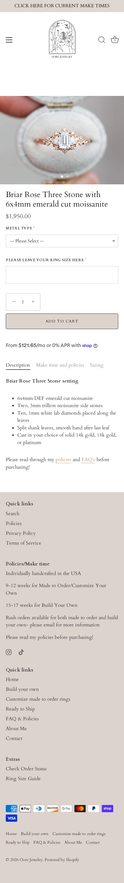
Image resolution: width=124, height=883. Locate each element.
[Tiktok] (21, 651)
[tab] (21, 365)
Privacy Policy (21, 533)
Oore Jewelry (31, 859)
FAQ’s (88, 459)
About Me (16, 728)
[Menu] (9, 40)
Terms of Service (23, 543)
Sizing (97, 365)
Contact (14, 738)
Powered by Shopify (62, 859)
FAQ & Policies (22, 718)
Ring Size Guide (23, 778)
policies (63, 459)
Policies (14, 523)
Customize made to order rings (38, 699)
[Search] (101, 40)
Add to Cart (62, 321)
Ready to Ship (20, 709)
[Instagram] (9, 651)
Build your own (22, 689)
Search (12, 513)
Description (18, 365)
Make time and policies (60, 365)
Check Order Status (26, 768)
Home (12, 679)
